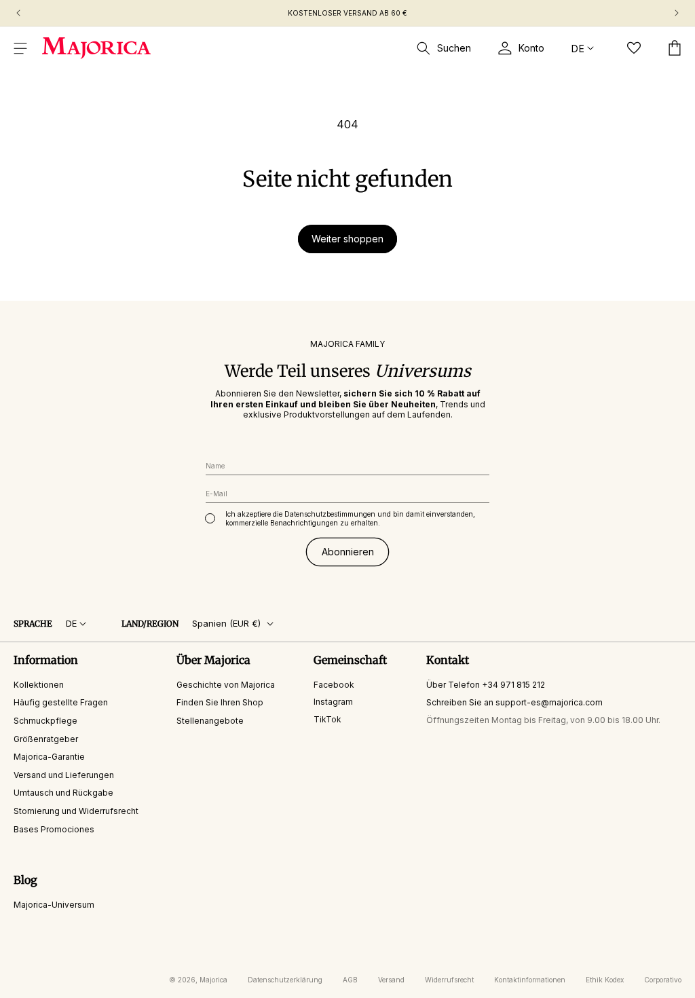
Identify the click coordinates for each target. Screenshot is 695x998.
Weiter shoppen (347, 238)
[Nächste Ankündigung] (677, 13)
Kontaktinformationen (529, 980)
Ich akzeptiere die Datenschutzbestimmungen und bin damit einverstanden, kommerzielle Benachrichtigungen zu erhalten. (350, 518)
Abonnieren (348, 551)
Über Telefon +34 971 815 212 (485, 685)
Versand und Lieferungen (64, 775)
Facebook (334, 685)
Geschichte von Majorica (225, 685)
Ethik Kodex (605, 980)
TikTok (327, 719)
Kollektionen (39, 685)
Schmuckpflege (45, 721)
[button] (20, 48)
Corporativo (662, 980)
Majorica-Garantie (49, 757)
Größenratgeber (46, 739)
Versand (391, 980)
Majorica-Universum (54, 905)
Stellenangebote (210, 721)
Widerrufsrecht (449, 980)
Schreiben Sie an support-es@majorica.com (514, 702)
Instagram (333, 702)
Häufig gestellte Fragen (61, 702)
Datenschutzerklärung (285, 980)
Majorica (213, 980)
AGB (350, 980)
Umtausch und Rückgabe (63, 793)
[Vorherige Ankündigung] (18, 13)
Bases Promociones (54, 829)
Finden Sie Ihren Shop (219, 702)
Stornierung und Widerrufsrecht (76, 811)
